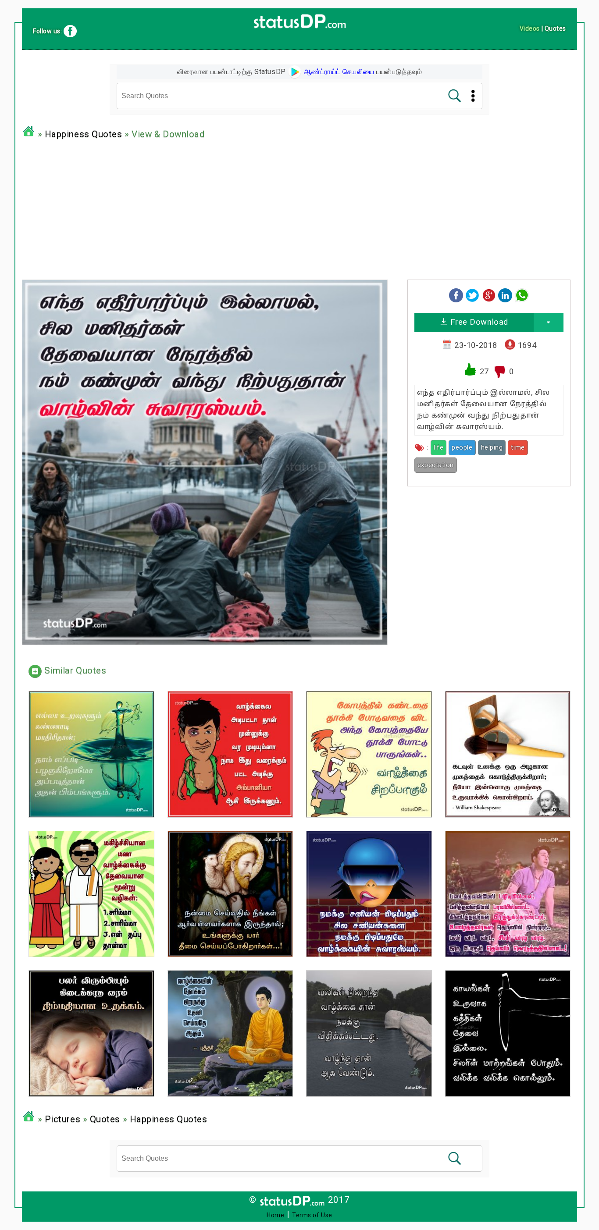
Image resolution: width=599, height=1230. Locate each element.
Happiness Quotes (83, 134)
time (517, 447)
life (438, 447)
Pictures (62, 1119)
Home (275, 1215)
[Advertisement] (299, 207)
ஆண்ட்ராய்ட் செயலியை (338, 71)
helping (492, 447)
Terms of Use (312, 1215)
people (462, 447)
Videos (530, 28)
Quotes (105, 1119)
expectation (435, 465)
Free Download (478, 321)
